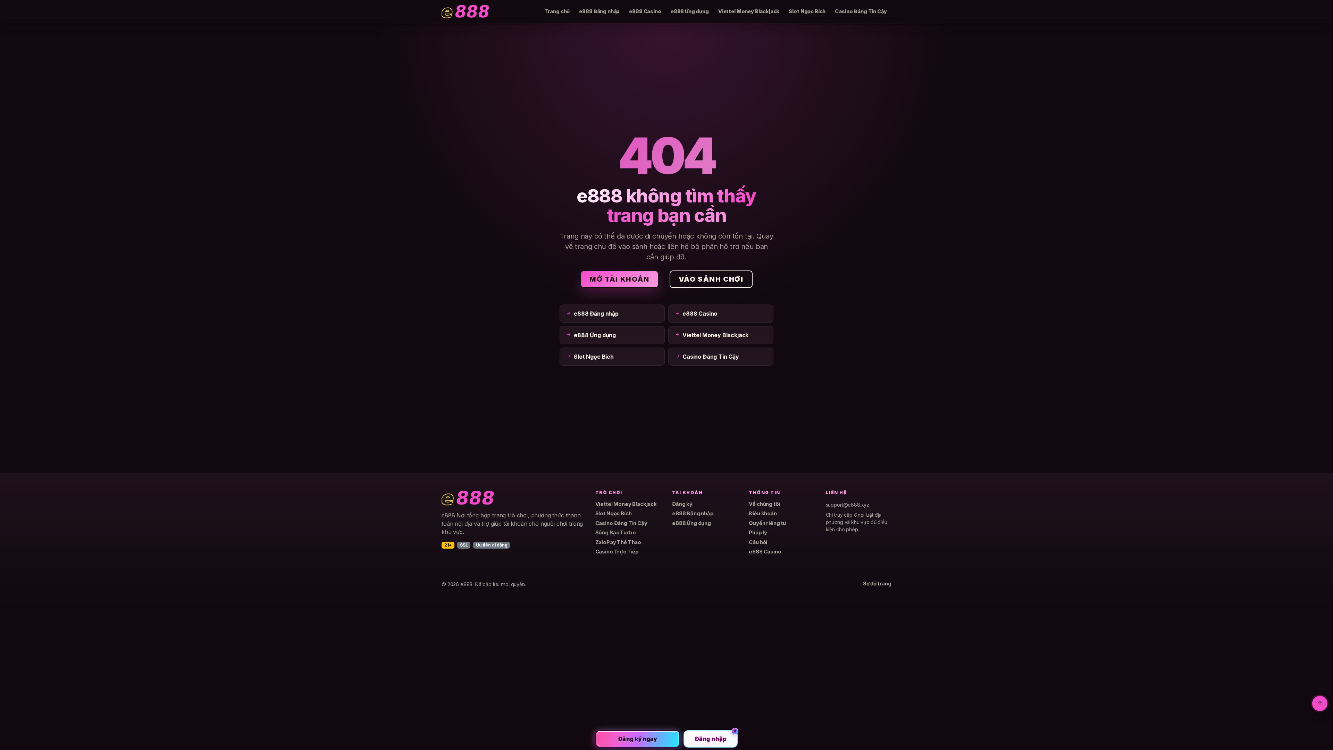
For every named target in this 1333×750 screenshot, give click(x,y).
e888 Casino (645, 11)
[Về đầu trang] (1319, 703)
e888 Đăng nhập (599, 11)
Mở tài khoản (619, 279)
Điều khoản (763, 513)
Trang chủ (557, 11)
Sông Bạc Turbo (615, 533)
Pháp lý (758, 533)
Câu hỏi (758, 542)
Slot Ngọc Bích (807, 11)
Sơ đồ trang (877, 584)
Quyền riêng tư (767, 523)
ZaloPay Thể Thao (618, 542)
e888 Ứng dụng (690, 11)
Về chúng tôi (764, 504)
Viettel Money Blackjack (748, 11)
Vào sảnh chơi (711, 279)
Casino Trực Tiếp (617, 552)
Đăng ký (682, 504)
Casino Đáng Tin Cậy (861, 11)
